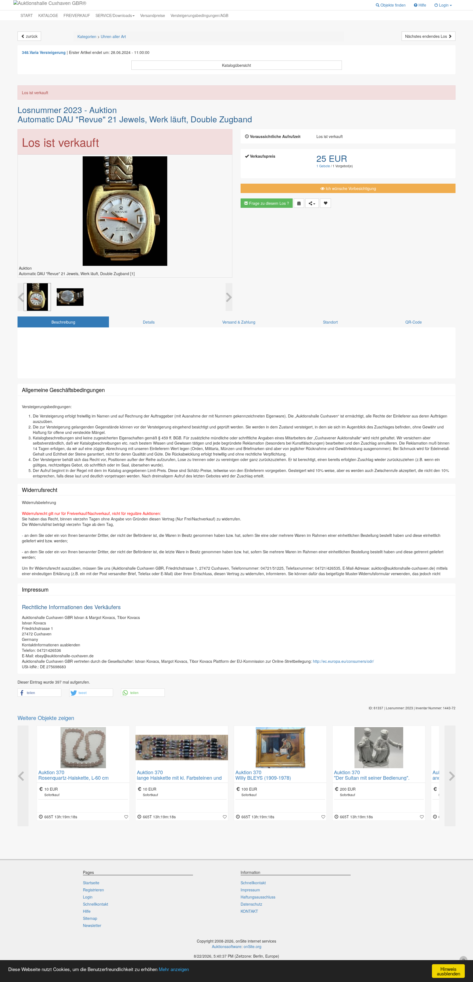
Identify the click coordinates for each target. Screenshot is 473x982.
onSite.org (252, 946)
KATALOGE (48, 15)
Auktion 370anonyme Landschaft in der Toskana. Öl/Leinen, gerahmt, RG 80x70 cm (374, 777)
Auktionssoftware (226, 946)
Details (149, 322)
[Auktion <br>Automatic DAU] (37, 297)
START (27, 15)
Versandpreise (152, 15)
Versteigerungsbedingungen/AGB (199, 15)
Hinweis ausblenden (448, 971)
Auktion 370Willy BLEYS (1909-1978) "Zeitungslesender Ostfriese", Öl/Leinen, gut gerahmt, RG (180, 780)
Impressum (250, 889)
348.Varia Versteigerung (44, 52)
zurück (31, 36)
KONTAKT (249, 911)
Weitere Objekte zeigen (46, 718)
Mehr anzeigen (174, 969)
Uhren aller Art (113, 36)
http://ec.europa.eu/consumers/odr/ (343, 661)
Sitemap (90, 918)
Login (88, 897)
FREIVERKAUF (77, 15)
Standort (330, 322)
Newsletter (92, 925)
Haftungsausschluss (258, 897)
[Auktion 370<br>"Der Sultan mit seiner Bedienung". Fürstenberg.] (280, 747)
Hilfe (87, 911)
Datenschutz (251, 904)
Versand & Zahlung (238, 322)
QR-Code (413, 322)
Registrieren (93, 889)
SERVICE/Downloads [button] (114, 15)
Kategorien (86, 36)
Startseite (91, 882)
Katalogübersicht (236, 65)
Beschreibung (63, 322)
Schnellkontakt (95, 904)
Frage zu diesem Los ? (268, 203)
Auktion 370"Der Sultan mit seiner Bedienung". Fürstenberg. (273, 777)
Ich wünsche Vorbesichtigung (350, 188)
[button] (390, 5)
